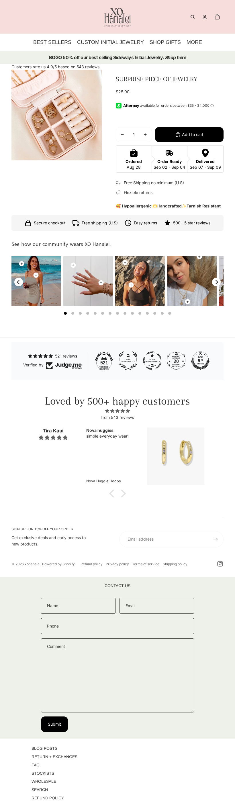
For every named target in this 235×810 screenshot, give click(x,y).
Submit (54, 724)
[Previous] (18, 282)
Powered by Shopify (58, 564)
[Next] (216, 282)
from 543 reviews (117, 417)
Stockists (43, 773)
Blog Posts (44, 748)
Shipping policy (175, 564)
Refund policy (92, 564)
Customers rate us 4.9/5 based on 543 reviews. (56, 66)
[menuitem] (194, 42)
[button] (113, 494)
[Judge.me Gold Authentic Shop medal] (128, 360)
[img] (117, 411)
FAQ (36, 765)
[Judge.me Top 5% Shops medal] (200, 360)
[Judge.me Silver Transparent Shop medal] (152, 360)
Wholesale (44, 781)
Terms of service (145, 564)
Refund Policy (48, 798)
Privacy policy (117, 564)
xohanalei (32, 564)
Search (40, 789)
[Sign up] (215, 539)
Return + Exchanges (54, 756)
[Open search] (192, 17)
